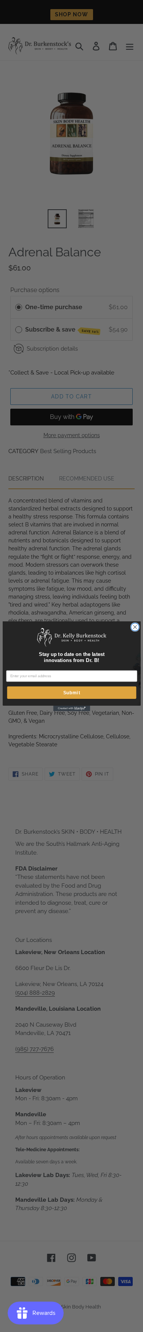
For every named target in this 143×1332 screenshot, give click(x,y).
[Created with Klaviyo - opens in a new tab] (71, 708)
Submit (71, 692)
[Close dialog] (135, 627)
